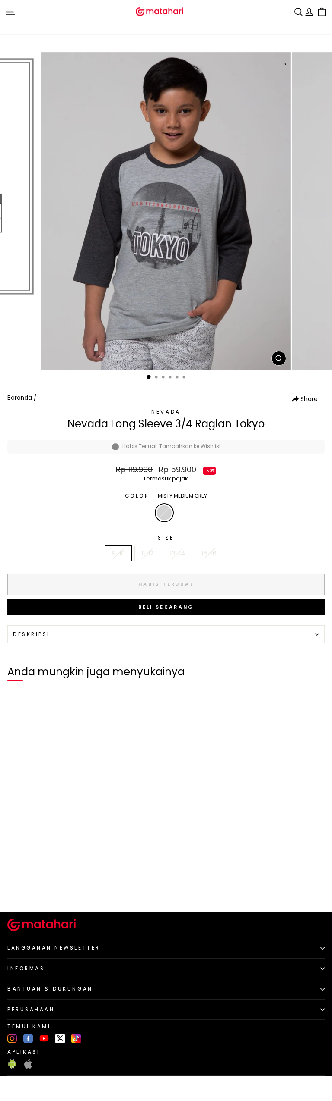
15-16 (209, 553)
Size (166, 537)
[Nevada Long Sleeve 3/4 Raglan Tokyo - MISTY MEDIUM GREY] (16, 891)
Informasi (27, 968)
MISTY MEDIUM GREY (164, 512)
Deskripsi (31, 634)
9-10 (118, 553)
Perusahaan (30, 1009)
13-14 (177, 553)
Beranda (19, 398)
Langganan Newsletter (53, 947)
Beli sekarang (166, 606)
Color (166, 495)
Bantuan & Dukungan (50, 988)
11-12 (147, 553)
